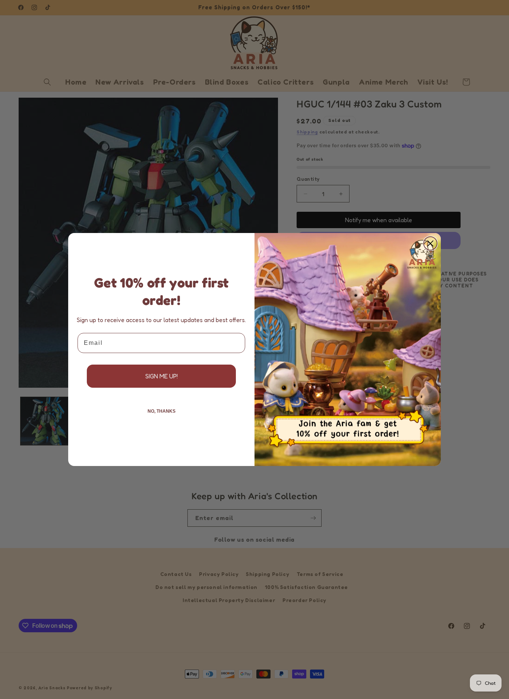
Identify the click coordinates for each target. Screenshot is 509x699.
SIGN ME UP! (161, 376)
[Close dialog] (430, 243)
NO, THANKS (162, 411)
